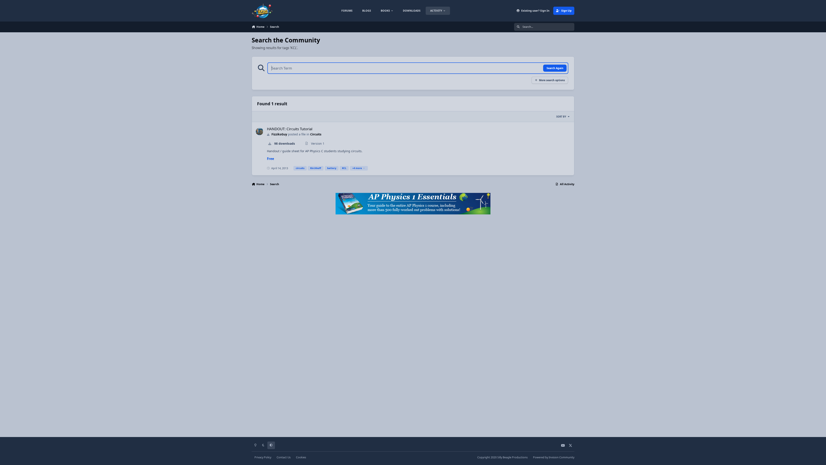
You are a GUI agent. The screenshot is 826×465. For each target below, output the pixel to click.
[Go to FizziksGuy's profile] (259, 131)
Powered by (553, 457)
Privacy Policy (262, 457)
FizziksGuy (279, 134)
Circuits (315, 134)
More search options (552, 80)
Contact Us (284, 457)
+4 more (357, 168)
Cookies (301, 457)
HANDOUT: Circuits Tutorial (289, 128)
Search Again (555, 68)
